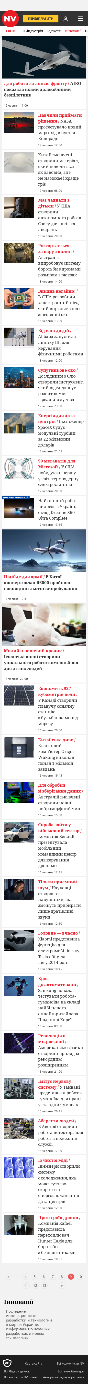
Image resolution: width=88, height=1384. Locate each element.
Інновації (73, 31)
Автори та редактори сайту (63, 1377)
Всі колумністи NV (70, 1363)
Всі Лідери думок (17, 1371)
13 (44, 1285)
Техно (9, 31)
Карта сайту (34, 1363)
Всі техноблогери (70, 1371)
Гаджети (54, 31)
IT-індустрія (32, 31)
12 (35, 1285)
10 (80, 1276)
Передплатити (41, 18)
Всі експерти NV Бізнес (21, 1377)
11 (26, 1285)
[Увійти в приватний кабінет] (66, 19)
